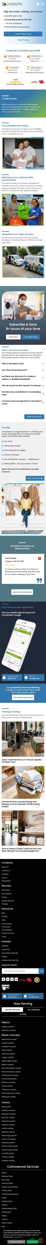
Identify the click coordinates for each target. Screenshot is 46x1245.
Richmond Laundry (8, 1082)
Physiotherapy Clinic (9, 1208)
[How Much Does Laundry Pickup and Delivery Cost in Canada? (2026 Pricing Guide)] (23, 782)
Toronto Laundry (8, 1157)
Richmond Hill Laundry (10, 1146)
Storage (5, 904)
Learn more (18, 1237)
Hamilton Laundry (8, 1125)
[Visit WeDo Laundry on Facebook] (3, 979)
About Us (5, 867)
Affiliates (5, 946)
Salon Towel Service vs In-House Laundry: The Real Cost (22, 761)
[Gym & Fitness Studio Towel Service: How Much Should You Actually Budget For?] (23, 828)
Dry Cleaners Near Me (10, 953)
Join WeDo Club (30, 337)
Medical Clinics (7, 1201)
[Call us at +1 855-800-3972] (37, 4)
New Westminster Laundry (11, 1068)
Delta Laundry (7, 1050)
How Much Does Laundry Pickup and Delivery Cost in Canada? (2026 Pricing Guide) (21, 804)
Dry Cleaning (6, 894)
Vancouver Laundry (9, 1090)
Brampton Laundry (8, 1110)
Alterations (6, 890)
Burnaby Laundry (8, 1043)
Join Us (4, 878)
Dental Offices (7, 1183)
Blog (3, 913)
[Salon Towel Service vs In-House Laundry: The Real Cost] (23, 739)
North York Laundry (9, 1139)
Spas (3, 1226)
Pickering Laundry (8, 1143)
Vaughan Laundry (8, 1161)
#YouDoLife (6, 881)
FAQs (3, 920)
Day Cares (6, 1180)
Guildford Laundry (8, 1054)
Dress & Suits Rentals (10, 1187)
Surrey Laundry (7, 1086)
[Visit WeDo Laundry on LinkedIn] (16, 979)
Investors (5, 874)
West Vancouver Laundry (11, 1093)
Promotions (6, 927)
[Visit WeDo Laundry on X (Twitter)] (7, 979)
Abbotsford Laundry (9, 1039)
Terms (4, 937)
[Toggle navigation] (42, 4)
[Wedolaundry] (12, 4)
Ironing (4, 897)
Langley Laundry (8, 1057)
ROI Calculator (7, 930)
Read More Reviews (22, 592)
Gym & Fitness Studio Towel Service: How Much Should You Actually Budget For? (21, 850)
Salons (4, 1216)
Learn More (13, 337)
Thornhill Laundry (8, 1153)
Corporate (6, 949)
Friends (4, 957)
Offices (4, 1205)
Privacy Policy (7, 924)
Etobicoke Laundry (8, 1121)
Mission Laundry (7, 1065)
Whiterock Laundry (9, 1097)
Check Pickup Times (23, 34)
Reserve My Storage (35, 478)
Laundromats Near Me (10, 960)
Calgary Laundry (8, 1027)
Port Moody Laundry (9, 1079)
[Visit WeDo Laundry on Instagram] (12, 979)
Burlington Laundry (8, 1114)
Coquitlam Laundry (9, 1047)
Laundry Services (8, 901)
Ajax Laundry (6, 1107)
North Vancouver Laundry (11, 1072)
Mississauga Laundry (9, 1135)
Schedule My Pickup (23, 697)
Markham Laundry (8, 1132)
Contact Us (6, 871)
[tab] (12, 1009)
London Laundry (7, 1128)
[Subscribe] (41, 971)
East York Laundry (8, 1118)
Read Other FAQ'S (34, 417)
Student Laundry (8, 933)
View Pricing (23, 40)
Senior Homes (7, 1223)
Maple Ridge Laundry (9, 1061)
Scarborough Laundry (10, 1150)
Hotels (4, 1198)
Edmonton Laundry (9, 1030)
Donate (4, 916)
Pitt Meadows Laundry (10, 1075)
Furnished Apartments (10, 1194)
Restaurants (6, 1212)
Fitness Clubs (7, 1191)
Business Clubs (7, 1176)
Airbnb (4, 1173)
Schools (5, 1219)
